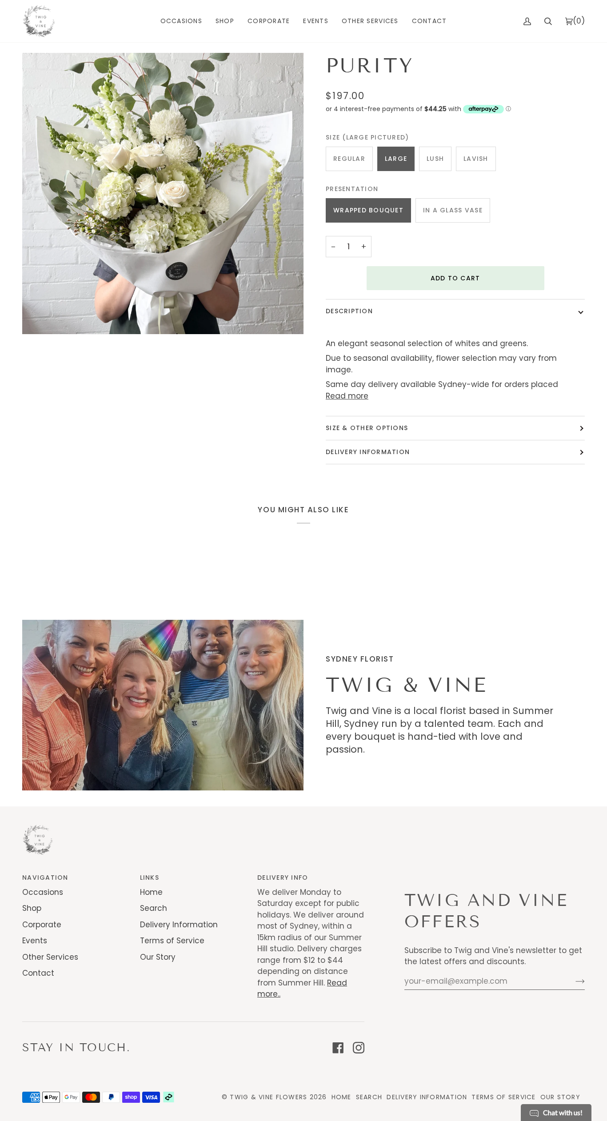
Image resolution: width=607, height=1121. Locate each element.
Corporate (41, 924)
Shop (31, 908)
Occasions (42, 892)
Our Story (158, 957)
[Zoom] (163, 193)
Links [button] (149, 877)
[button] (181, 21)
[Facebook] (338, 1047)
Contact (38, 973)
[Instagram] (358, 1047)
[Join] (573, 981)
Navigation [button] (45, 877)
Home (151, 892)
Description (349, 311)
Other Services (50, 957)
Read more (347, 396)
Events (34, 940)
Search (153, 908)
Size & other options (367, 427)
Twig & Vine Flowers (268, 1097)
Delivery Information (368, 451)
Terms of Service (172, 940)
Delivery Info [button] (282, 877)
